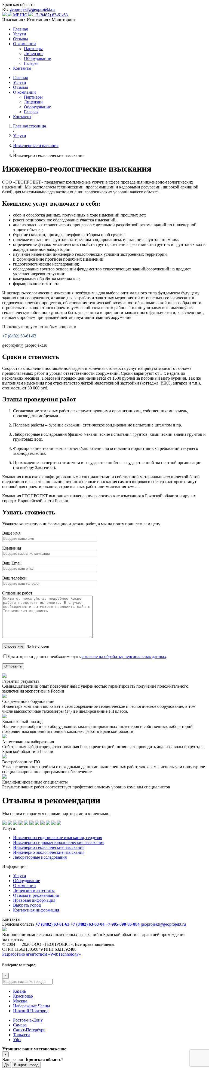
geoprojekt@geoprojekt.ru (32, 9)
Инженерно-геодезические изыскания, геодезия (57, 837)
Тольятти (21, 1034)
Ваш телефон (14, 578)
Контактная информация (36, 910)
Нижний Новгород (30, 1010)
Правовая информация (34, 900)
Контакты (22, 68)
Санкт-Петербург (29, 1030)
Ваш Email (11, 563)
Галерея (31, 63)
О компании (24, 43)
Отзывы (20, 38)
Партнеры (33, 48)
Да (6, 1065)
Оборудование (37, 58)
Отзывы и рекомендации (36, 895)
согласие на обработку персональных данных (124, 656)
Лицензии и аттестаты (34, 890)
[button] (23, 15)
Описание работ (17, 593)
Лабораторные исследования (40, 857)
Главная (20, 29)
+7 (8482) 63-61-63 (51, 15)
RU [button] (5, 9)
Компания (11, 548)
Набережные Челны (31, 1006)
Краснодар (23, 996)
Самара (20, 1025)
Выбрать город (27, 905)
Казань (19, 991)
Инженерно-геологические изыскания (48, 847)
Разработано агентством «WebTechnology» (41, 954)
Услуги (19, 34)
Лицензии (33, 53)
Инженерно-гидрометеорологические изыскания (58, 842)
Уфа (17, 1039)
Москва (20, 1001)
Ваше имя (11, 533)
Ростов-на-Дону (28, 1020)
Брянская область (18, 4)
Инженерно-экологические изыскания (48, 852)
